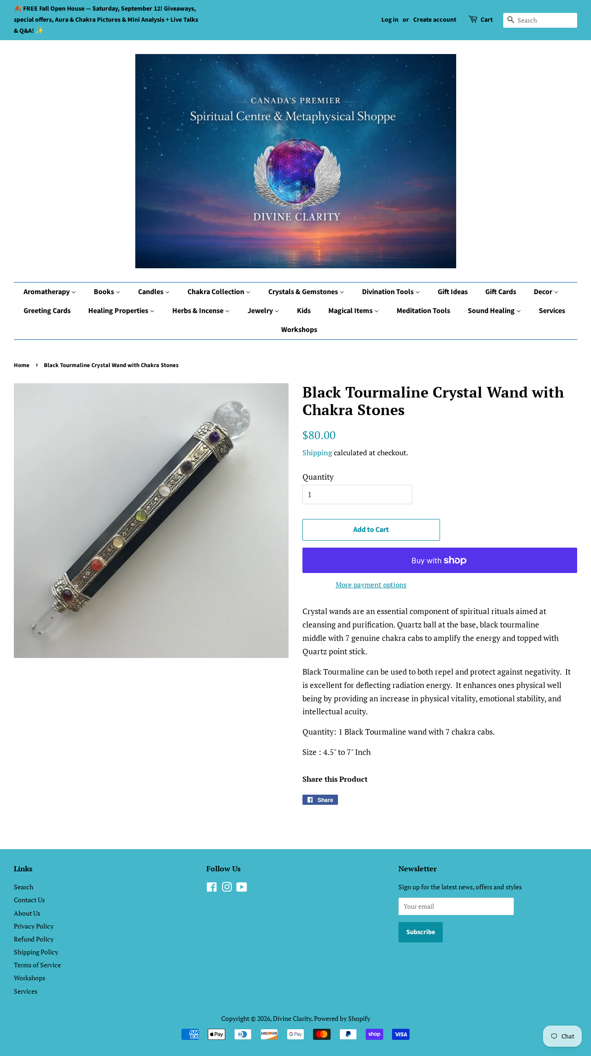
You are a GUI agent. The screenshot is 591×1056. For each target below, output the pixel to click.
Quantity (318, 476)
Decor (544, 292)
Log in (389, 19)
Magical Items (351, 311)
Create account (434, 19)
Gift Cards (500, 292)
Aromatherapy (47, 292)
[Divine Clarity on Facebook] (211, 888)
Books (104, 292)
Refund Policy (34, 939)
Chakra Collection (216, 292)
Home (22, 365)
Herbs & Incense (198, 311)
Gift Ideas (453, 292)
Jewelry (260, 311)
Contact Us (29, 899)
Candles (151, 292)
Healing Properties (119, 311)
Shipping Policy (36, 951)
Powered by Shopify (342, 1018)
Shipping (317, 452)
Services (552, 311)
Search (23, 886)
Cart (487, 19)
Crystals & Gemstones (303, 292)
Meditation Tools (423, 311)
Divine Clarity (292, 1018)
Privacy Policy (34, 926)
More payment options (371, 584)
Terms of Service (37, 964)
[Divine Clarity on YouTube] (241, 888)
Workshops (299, 330)
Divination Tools (388, 292)
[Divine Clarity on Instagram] (227, 888)
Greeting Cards (47, 311)
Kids (304, 311)
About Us (27, 913)
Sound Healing (492, 311)
